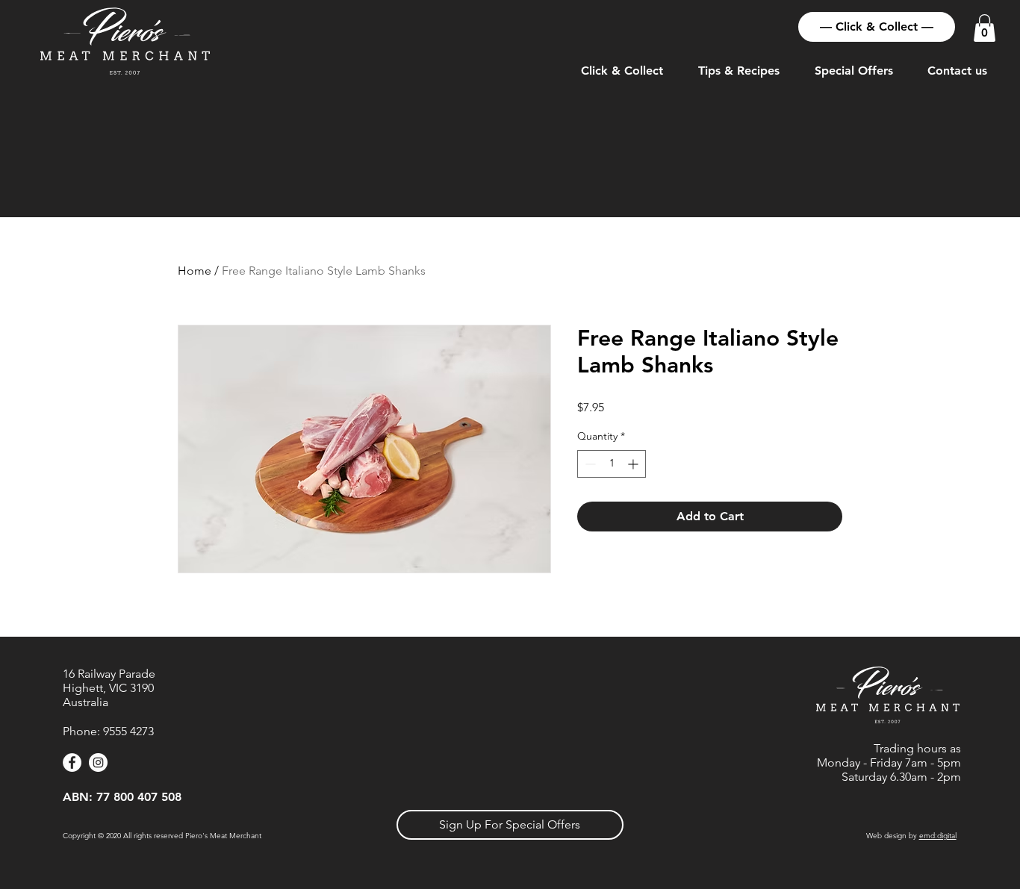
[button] (984, 28)
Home (194, 270)
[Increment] (634, 464)
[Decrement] (588, 464)
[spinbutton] (611, 464)
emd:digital (938, 835)
